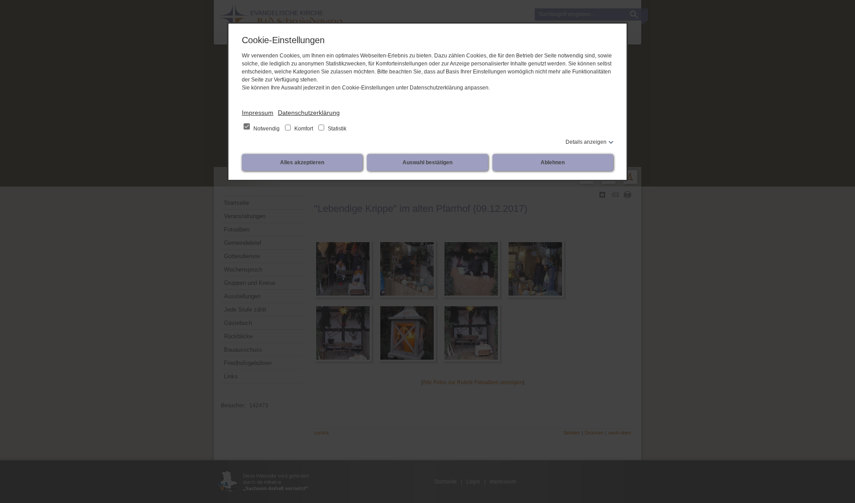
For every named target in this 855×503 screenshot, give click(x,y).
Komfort (303, 129)
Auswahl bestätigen (427, 162)
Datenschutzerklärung (309, 112)
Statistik (336, 129)
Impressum (257, 112)
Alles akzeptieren (302, 162)
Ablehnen (553, 162)
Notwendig (266, 129)
